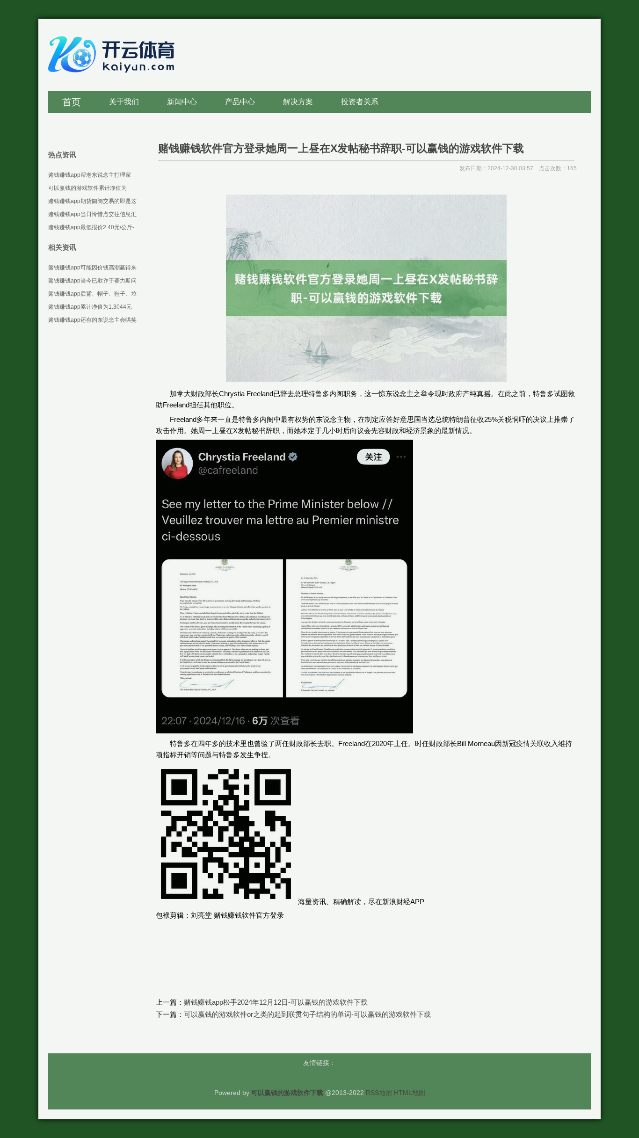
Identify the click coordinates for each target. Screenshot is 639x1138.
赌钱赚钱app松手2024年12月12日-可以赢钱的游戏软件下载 (276, 1002)
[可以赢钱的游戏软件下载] (113, 77)
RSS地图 (379, 1092)
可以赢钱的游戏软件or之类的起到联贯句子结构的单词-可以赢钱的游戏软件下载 (307, 1014)
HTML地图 (409, 1092)
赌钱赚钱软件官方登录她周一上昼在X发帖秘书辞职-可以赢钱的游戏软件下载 (341, 148)
